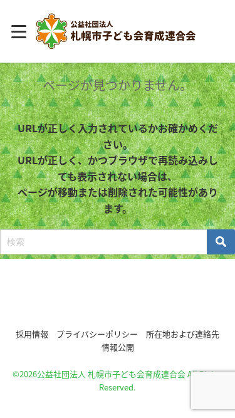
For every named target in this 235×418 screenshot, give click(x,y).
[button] (117, 297)
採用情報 (32, 334)
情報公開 (118, 347)
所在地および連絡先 (182, 334)
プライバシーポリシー (97, 334)
